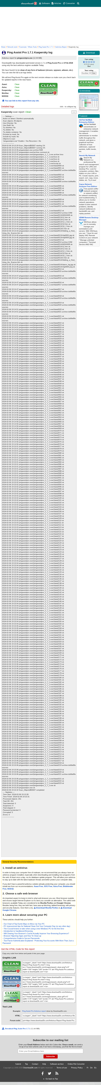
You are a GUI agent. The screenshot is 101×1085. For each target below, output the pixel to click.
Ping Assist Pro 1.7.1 (46, 47)
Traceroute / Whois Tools (28, 47)
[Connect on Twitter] (49, 1074)
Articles (57, 3)
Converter (70, 3)
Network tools (12, 47)
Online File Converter (76, 1064)
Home (3, 47)
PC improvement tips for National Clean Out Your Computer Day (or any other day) (37, 926)
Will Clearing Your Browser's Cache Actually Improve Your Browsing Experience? (36, 933)
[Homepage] (29, 3)
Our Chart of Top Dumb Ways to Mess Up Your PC (24, 924)
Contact (35, 1064)
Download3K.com (30, 1068)
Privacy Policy (77, 1068)
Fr (87, 1068)
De (91, 1068)
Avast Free (38, 886)
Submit (18, 1064)
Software (46, 3)
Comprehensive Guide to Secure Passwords (22, 938)
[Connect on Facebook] (42, 1074)
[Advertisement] (50, 26)
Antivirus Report (61, 47)
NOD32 (10, 889)
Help (44, 1064)
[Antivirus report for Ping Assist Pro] (48, 94)
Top (26, 1064)
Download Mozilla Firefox (47, 908)
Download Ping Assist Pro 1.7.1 (18, 1029)
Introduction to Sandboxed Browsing (18, 931)
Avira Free (57, 886)
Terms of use (62, 1068)
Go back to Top (52, 1079)
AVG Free (48, 886)
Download (90, 53)
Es (95, 1068)
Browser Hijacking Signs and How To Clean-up (22, 936)
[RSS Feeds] (57, 1074)
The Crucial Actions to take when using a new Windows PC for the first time (34, 929)
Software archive (57, 1064)
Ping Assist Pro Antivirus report (34, 1011)
